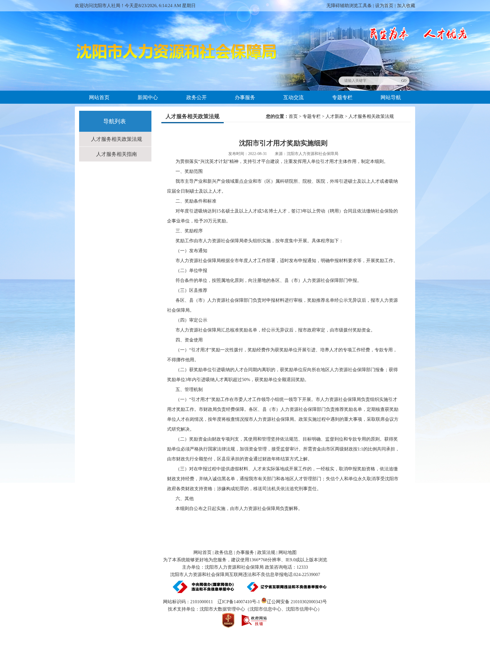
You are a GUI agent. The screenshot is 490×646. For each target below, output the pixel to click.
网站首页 (99, 97)
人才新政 (335, 116)
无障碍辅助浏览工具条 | (350, 5)
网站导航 (391, 97)
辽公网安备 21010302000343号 (297, 601)
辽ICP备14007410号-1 (238, 601)
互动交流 (293, 97)
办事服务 (245, 97)
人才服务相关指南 (116, 154)
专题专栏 (342, 97)
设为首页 (384, 5)
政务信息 (224, 552)
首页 (293, 116)
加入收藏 (406, 5)
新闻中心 (148, 97)
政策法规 (266, 552)
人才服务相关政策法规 (116, 139)
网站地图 (287, 552)
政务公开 (196, 97)
